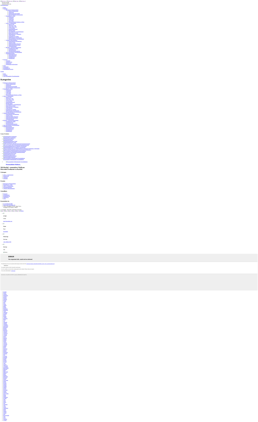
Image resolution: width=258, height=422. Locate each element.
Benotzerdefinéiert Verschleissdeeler (16, 39)
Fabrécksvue (8, 63)
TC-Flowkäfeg (12, 28)
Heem (4, 7)
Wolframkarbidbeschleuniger (15, 43)
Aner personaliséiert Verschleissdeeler (14, 52)
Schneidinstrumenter (10, 53)
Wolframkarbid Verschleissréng (15, 37)
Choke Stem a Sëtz (13, 26)
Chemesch (5, 177)
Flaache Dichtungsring (13, 11)
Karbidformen (12, 58)
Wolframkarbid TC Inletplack (15, 34)
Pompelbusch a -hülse (10, 16)
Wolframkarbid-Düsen (8, 140)
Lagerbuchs (11, 18)
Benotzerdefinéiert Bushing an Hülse (16, 22)
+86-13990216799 (7, 242)
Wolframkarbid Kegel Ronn (14, 45)
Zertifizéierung (9, 62)
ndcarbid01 (5, 231)
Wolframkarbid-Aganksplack (9, 137)
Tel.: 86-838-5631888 (7, 203)
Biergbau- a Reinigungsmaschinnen (13, 47)
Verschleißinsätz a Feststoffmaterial (16, 31)
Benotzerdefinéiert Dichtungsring (16, 14)
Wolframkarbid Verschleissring (15, 41)
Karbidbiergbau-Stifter (13, 48)
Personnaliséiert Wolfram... (13, 164)
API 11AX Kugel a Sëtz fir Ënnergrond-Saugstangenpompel (16, 145)
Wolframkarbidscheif (13, 29)
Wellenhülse (11, 17)
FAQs (4, 65)
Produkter (5, 8)
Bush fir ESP (11, 24)
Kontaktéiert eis (6, 68)
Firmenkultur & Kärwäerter (12, 64)
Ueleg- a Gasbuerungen (11, 23)
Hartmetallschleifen (13, 54)
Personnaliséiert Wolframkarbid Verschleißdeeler (13, 159)
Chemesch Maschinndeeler (11, 40)
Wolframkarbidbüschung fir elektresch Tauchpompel (14, 147)
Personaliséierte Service (8, 69)
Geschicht (8, 60)
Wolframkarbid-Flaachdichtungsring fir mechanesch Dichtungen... (17, 149)
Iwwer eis (5, 59)
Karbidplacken (12, 57)
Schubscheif (11, 12)
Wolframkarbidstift (13, 46)
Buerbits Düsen (12, 30)
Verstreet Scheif (12, 42)
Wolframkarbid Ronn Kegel (9, 154)
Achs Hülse (11, 20)
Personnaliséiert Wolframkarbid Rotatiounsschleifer (14, 152)
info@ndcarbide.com (7, 221)
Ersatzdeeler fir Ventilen (14, 36)
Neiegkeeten (6, 66)
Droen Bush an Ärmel (13, 33)
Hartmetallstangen (12, 56)
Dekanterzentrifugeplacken (14, 51)
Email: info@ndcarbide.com (9, 205)
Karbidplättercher (12, 49)
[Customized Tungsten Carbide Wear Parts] (17, 161)
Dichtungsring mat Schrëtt (14, 13)
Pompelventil (6, 176)
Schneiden (5, 178)
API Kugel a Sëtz (12, 25)
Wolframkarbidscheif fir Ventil (9, 142)
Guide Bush (11, 19)
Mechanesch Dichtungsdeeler (12, 9)
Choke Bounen (12, 35)
